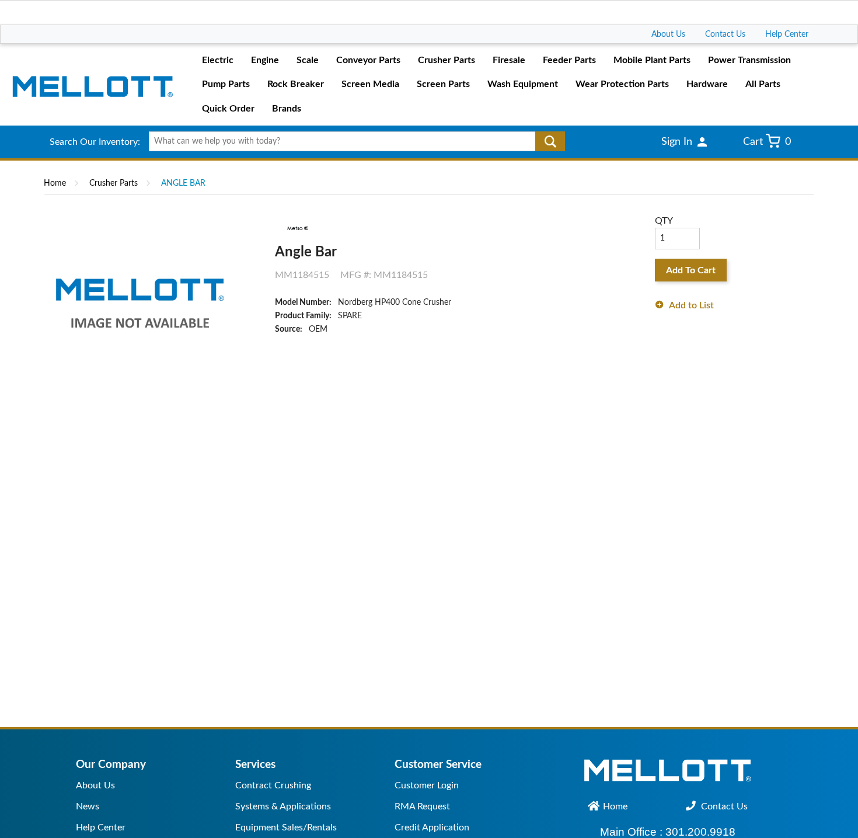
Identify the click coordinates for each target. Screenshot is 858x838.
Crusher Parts (113, 183)
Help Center (786, 34)
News (87, 806)
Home (55, 183)
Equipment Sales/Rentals (286, 827)
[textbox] (353, 141)
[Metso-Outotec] (297, 227)
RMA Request (422, 806)
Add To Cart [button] (691, 270)
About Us (668, 34)
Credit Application (432, 827)
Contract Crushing (273, 785)
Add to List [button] (691, 305)
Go (550, 141)
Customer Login (427, 785)
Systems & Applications (283, 806)
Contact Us (725, 34)
